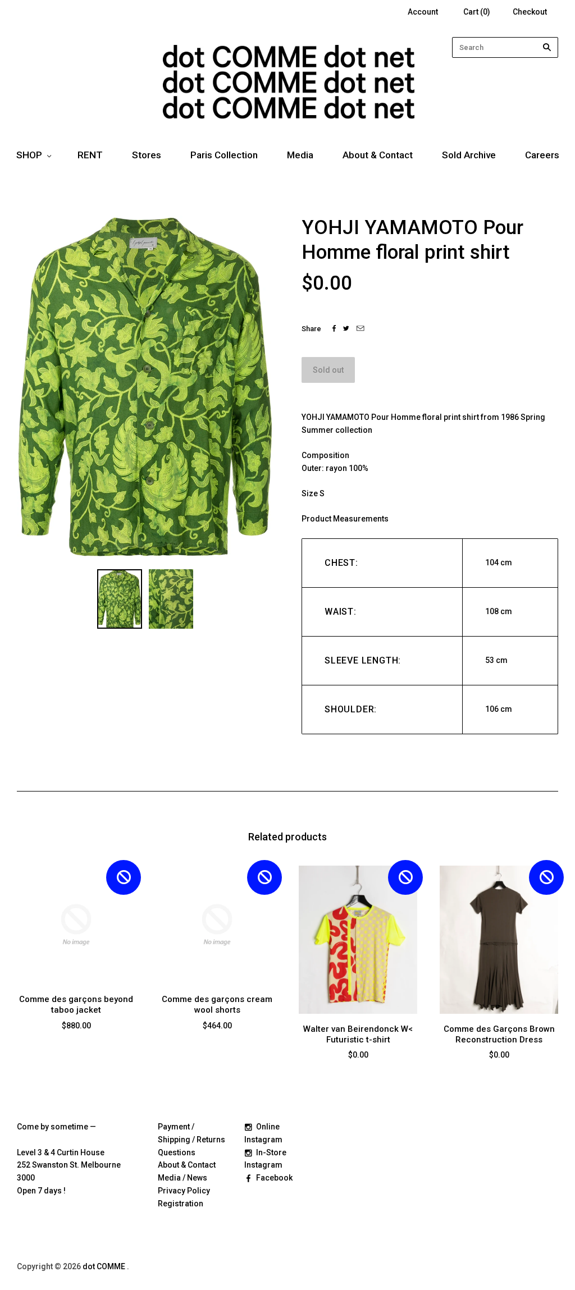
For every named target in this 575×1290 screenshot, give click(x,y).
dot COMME (105, 1266)
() (476, 11)
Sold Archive (469, 155)
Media (300, 155)
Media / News (182, 1177)
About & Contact (378, 155)
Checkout (530, 11)
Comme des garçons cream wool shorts (217, 1004)
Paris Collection (224, 155)
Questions (176, 1152)
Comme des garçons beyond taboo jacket (76, 1004)
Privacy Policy (184, 1190)
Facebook (274, 1177)
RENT (90, 155)
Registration (180, 1203)
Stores (146, 155)
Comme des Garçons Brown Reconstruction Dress (499, 1034)
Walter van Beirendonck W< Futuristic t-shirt (358, 1034)
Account (423, 11)
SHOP (29, 155)
